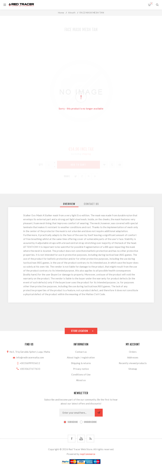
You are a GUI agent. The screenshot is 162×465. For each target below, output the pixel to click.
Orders (133, 351)
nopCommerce (87, 454)
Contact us (81, 351)
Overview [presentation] (69, 204)
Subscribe (73, 422)
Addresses (132, 357)
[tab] (69, 204)
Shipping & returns (81, 363)
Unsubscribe (90, 422)
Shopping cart (151, 3)
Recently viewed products (133, 363)
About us (81, 380)
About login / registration (81, 357)
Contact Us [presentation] (91, 204)
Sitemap (132, 368)
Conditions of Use (80, 374)
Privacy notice (81, 368)
